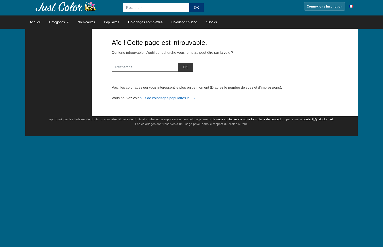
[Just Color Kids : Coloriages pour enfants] (66, 6)
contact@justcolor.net (318, 119)
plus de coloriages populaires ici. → (168, 98)
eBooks (211, 22)
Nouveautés (86, 22)
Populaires (111, 22)
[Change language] (351, 6)
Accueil (35, 22)
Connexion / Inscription (324, 6)
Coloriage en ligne (184, 22)
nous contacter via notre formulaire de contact (248, 119)
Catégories (57, 22)
